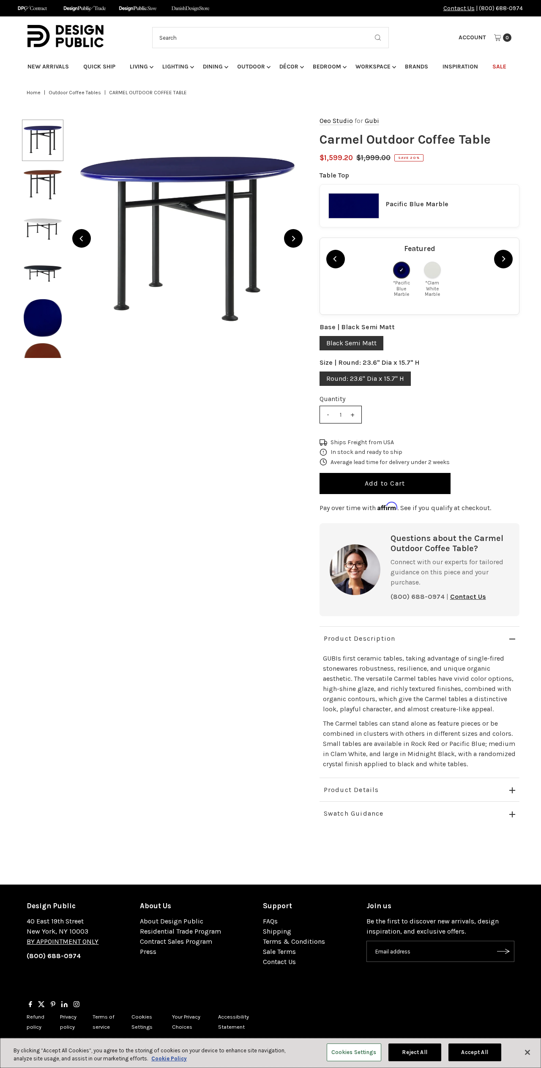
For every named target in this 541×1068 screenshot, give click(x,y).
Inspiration (460, 66)
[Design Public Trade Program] (84, 8)
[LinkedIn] (64, 1005)
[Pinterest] (53, 1005)
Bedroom (327, 66)
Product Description (360, 638)
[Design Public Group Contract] (31, 8)
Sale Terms (279, 952)
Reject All (414, 1052)
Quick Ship (99, 66)
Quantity (332, 399)
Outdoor (251, 66)
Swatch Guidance (354, 813)
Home (34, 93)
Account (472, 37)
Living (139, 66)
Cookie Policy (169, 1059)
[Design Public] (137, 8)
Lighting (175, 66)
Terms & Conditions (294, 941)
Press (148, 952)
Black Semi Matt (351, 343)
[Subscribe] (503, 951)
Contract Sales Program (176, 941)
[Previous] (81, 238)
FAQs (270, 921)
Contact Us (459, 8)
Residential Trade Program (180, 931)
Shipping (277, 931)
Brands (416, 66)
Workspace (373, 66)
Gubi (372, 121)
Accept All (474, 1052)
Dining (213, 66)
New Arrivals (48, 66)
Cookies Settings (354, 1052)
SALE (499, 66)
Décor (288, 66)
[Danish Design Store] (190, 8)
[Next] (293, 238)
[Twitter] (41, 1005)
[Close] (527, 1052)
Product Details (351, 790)
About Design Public (171, 921)
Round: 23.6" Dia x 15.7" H (365, 378)
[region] (187, 238)
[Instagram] (76, 1005)
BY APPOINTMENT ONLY (62, 941)
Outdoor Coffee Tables (75, 93)
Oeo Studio (336, 121)
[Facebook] (30, 1005)
